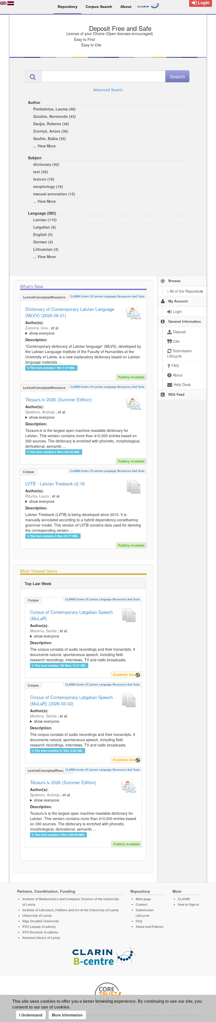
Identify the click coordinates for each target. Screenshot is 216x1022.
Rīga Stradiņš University (40, 921)
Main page (143, 899)
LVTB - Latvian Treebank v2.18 (55, 483)
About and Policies (150, 927)
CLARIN (184, 899)
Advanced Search (108, 89)
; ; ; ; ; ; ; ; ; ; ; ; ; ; (81, 414)
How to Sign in (188, 905)
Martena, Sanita (43, 630)
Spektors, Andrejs (40, 411)
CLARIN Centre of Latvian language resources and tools (107, 296)
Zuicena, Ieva (36, 327)
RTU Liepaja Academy (39, 927)
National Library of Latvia (41, 938)
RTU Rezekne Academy (40, 932)
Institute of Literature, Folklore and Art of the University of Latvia (70, 910)
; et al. (42, 330)
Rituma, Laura (37, 496)
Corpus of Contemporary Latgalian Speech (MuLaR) (71, 615)
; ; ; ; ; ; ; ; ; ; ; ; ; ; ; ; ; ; (83, 330)
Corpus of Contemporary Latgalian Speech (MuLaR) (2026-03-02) (71, 700)
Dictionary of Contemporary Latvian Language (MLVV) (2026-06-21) (69, 312)
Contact (142, 905)
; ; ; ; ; (77, 498)
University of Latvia (37, 916)
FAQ (139, 921)
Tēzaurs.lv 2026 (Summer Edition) (58, 399)
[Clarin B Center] (104, 958)
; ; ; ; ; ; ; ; (83, 633)
